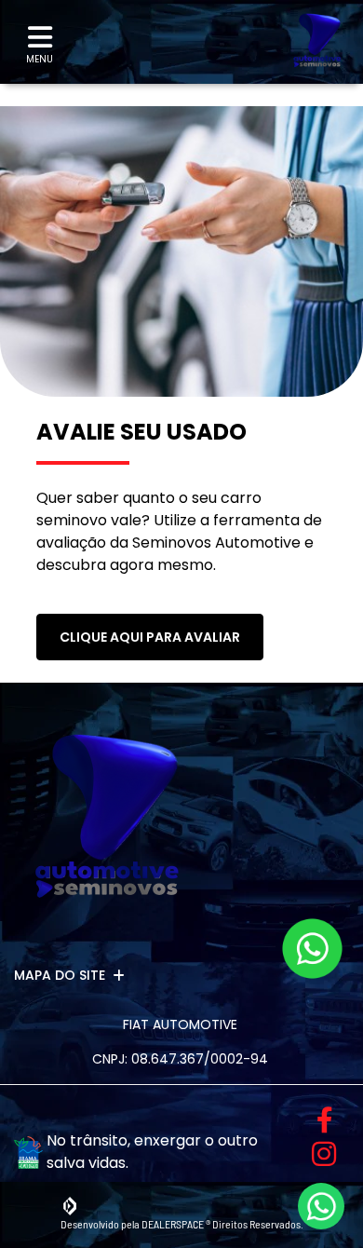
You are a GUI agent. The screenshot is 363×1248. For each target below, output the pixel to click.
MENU (39, 59)
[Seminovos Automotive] (317, 42)
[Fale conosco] (312, 948)
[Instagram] (318, 1153)
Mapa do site (59, 975)
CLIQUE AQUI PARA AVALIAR (150, 637)
